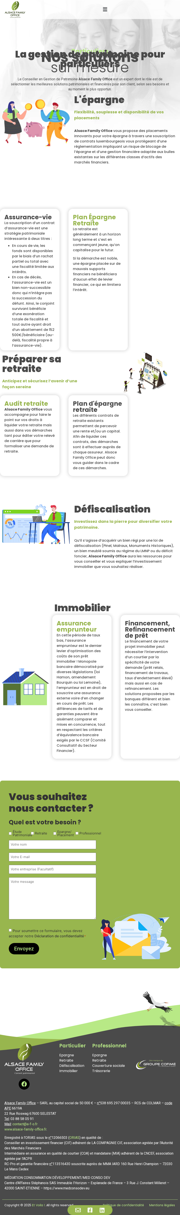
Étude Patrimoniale (19, 833)
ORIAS (74, 1138)
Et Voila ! (38, 1205)
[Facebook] (24, 1084)
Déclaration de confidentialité (59, 936)
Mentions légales (162, 1205)
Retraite (41, 833)
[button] (105, 9)
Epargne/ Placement (64, 833)
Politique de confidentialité (123, 1205)
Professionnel (86, 833)
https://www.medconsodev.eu (66, 1188)
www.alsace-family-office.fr (25, 1129)
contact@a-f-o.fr (25, 1124)
